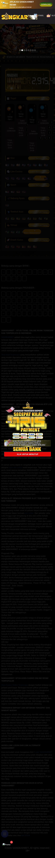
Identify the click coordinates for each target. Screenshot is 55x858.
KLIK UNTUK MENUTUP (27, 454)
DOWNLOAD (46, 4)
